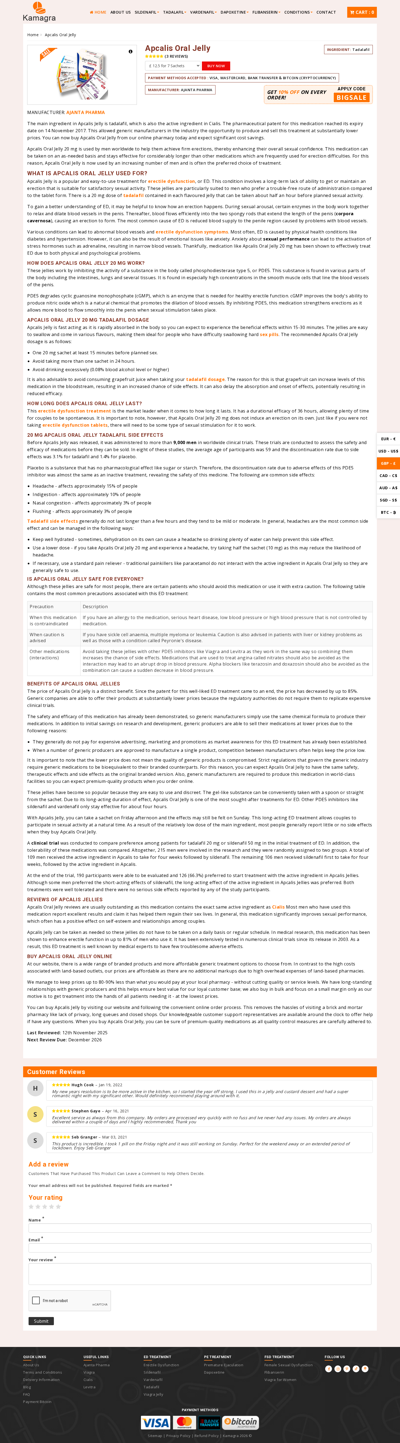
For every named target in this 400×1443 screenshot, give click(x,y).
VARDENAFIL (202, 12)
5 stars (58, 1207)
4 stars (51, 1207)
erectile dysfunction (171, 181)
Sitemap (155, 1435)
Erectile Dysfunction (161, 1364)
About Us (120, 12)
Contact (326, 12)
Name (36, 1220)
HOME (100, 12)
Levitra (90, 1386)
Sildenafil (152, 1372)
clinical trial (45, 843)
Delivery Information (41, 1379)
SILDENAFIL (145, 12)
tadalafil (133, 195)
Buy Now (216, 65)
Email (36, 1240)
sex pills (269, 334)
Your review (43, 1260)
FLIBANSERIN (265, 12)
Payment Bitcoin (37, 1401)
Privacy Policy (178, 1435)
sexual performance (286, 239)
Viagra (89, 1372)
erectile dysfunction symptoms (192, 232)
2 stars (38, 1207)
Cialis (278, 907)
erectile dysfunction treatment (74, 411)
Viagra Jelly (153, 1394)
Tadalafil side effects (52, 521)
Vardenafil (153, 1379)
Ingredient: (339, 49)
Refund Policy (207, 1435)
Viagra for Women (280, 1379)
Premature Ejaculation (224, 1364)
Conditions (297, 12)
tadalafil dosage (205, 379)
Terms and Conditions (42, 1372)
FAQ (26, 1394)
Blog (27, 1386)
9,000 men (185, 442)
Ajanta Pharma (197, 89)
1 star (31, 1207)
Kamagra (231, 1435)
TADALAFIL (173, 12)
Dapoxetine (233, 12)
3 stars (45, 1207)
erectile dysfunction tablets (75, 425)
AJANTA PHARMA (85, 112)
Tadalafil (361, 49)
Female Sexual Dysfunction (288, 1364)
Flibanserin (274, 1372)
